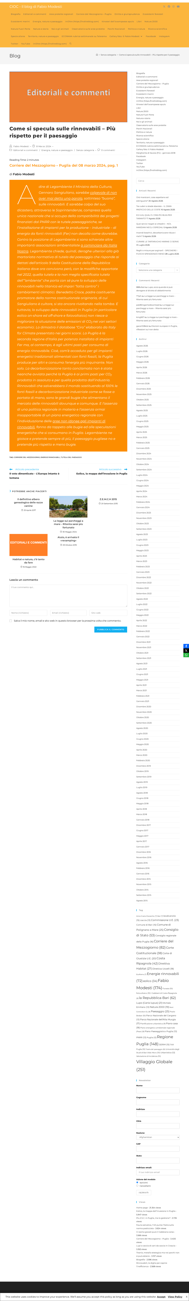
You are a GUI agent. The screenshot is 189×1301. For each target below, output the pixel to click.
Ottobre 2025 (142, 399)
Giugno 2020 (142, 739)
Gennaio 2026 (143, 383)
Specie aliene (142, 139)
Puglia (152, 1037)
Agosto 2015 (142, 900)
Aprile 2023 (141, 556)
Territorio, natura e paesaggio (150, 142)
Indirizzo (140, 1109)
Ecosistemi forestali (145, 90)
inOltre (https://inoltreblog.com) (151, 101)
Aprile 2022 (141, 620)
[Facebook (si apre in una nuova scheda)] (169, 6)
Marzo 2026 (141, 372)
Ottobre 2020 (142, 717)
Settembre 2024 (144, 469)
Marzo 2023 (141, 561)
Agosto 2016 (142, 863)
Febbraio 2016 (143, 868)
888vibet (140, 287)
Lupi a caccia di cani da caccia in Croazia (155, 1245)
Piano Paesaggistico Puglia (161, 1031)
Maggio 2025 (142, 426)
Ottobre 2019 (142, 771)
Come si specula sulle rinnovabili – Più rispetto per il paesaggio (149, 55)
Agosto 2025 (142, 410)
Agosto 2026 (142, 346)
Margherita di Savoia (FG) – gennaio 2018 (155, 153)
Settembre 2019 (143, 776)
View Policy (175, 1296)
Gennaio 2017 (142, 846)
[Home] (97, 55)
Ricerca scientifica (145, 135)
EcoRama (141, 974)
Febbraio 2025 (143, 442)
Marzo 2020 (141, 755)
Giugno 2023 (142, 545)
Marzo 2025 (141, 437)
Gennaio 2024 (143, 507)
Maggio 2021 (142, 680)
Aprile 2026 (141, 367)
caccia (145, 920)
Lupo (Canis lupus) (149, 1002)
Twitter (139, 163)
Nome (139, 1085)
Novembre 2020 (144, 712)
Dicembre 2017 (143, 825)
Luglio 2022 (141, 604)
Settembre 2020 (144, 723)
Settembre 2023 (143, 529)
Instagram (141, 160)
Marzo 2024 (141, 496)
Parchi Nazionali (144, 128)
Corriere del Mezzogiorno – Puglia (152, 83)
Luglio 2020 (142, 733)
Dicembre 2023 (143, 512)
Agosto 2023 (142, 534)
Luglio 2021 (141, 669)
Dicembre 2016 (143, 852)
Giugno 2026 (142, 356)
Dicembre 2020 (143, 706)
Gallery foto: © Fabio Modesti (150, 149)
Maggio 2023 (142, 550)
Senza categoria (85, 150)
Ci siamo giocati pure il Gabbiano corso (155, 1232)
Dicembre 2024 (143, 453)
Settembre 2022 (143, 593)
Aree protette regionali (147, 80)
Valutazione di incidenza (148, 1056)
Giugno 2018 (142, 798)
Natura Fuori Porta (145, 115)
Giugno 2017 (142, 830)
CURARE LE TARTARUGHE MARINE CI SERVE (157, 241)
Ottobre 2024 (142, 464)
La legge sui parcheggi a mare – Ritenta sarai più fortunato (68, 524)
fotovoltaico (143, 993)
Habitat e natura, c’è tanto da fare (28, 561)
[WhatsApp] (186, 655)
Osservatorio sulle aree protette (151, 125)
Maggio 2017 (142, 836)
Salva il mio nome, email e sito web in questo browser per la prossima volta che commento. (67, 620)
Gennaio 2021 (142, 701)
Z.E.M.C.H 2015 (108, 499)
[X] (186, 650)
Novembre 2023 (143, 518)
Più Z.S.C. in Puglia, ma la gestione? (153, 1218)
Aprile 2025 (141, 432)
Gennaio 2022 (142, 636)
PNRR (141, 1037)
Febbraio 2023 (143, 566)
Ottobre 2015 (142, 890)
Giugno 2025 (142, 421)
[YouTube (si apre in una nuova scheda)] (178, 6)
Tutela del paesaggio (71, 457)
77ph (138, 296)
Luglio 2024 (142, 475)
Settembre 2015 (143, 895)
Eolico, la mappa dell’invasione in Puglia (155, 1211)
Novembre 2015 (143, 884)
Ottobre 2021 (142, 653)
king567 (140, 317)
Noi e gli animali (144, 121)
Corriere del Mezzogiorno (27, 457)
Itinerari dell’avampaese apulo (151, 104)
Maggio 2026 (142, 362)
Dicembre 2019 (143, 766)
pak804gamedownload (147, 305)
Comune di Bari (146, 924)
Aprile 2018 (141, 809)
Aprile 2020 (141, 750)
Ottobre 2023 (142, 523)
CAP (138, 1144)
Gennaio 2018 (142, 820)
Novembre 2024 (144, 459)
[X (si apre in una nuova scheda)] (164, 6)
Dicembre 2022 (143, 577)
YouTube (140, 166)
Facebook (141, 156)
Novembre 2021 (143, 647)
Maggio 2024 (142, 486)
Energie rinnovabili (50, 457)
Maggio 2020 (142, 744)
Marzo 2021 (141, 690)
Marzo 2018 (141, 814)
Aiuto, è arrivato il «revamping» (68, 539)
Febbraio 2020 (143, 760)
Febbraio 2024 (143, 502)
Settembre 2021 (143, 658)
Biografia (140, 73)
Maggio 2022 (142, 615)
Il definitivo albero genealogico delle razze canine (28, 502)
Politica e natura (144, 132)
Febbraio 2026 (143, 378)
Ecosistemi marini (145, 94)
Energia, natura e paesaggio (57, 150)
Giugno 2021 (142, 674)
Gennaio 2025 (142, 448)
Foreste (168, 988)
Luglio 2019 (141, 787)
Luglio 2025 (141, 416)
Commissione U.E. (165, 920)
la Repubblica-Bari (157, 998)
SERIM (164, 1044)
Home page (142, 1207)
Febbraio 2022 (143, 631)
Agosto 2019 (142, 782)
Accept (161, 1296)
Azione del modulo (145, 1179)
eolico (150, 981)
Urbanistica (168, 1052)
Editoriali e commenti (25, 150)
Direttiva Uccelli (163, 968)
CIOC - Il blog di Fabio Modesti (35, 6)
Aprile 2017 (141, 841)
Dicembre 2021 (143, 642)
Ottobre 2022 (142, 588)
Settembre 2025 (143, 405)
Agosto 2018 (142, 793)
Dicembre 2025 (143, 389)
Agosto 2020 (142, 728)
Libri (138, 108)
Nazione (140, 1133)
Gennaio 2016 (142, 873)
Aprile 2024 (141, 491)
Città (138, 1121)
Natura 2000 (142, 111)
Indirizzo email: (144, 1167)
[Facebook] (186, 646)
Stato (139, 1155)
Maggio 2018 (142, 803)
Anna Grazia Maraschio (146, 916)
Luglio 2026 (142, 351)
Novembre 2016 (143, 857)
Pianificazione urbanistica (153, 1023)
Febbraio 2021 (142, 696)
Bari (160, 916)
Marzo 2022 (141, 626)
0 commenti (108, 150)
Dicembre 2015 (143, 879)
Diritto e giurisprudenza (147, 87)
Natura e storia (143, 118)
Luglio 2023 (141, 539)
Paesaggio (160, 1011)
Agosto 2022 (142, 599)
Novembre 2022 (143, 582)
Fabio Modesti (21, 146)
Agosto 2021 (142, 663)
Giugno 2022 (142, 609)
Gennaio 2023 (142, 572)
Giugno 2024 (142, 480)
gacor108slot (142, 326)
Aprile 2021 (141, 685)
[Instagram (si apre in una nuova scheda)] (173, 6)
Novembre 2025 (143, 394)
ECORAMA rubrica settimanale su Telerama (157, 146)
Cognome (141, 1097)
